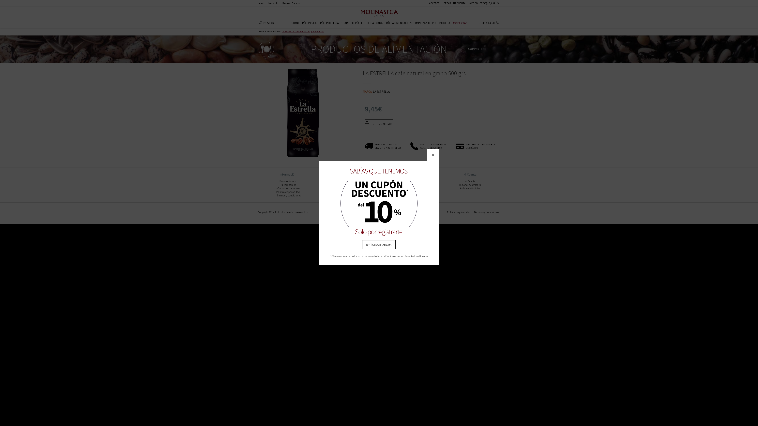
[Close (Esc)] (433, 155)
